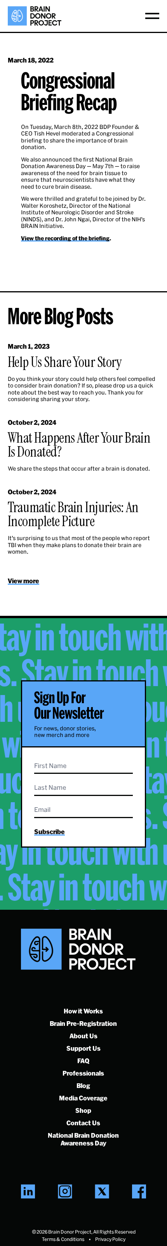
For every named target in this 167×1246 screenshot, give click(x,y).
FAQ (83, 1060)
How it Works (83, 1011)
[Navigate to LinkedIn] (28, 1191)
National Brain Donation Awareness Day (83, 1139)
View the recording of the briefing (65, 238)
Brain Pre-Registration (83, 1023)
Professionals (83, 1073)
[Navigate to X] (102, 1191)
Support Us (83, 1048)
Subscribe (49, 831)
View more (23, 580)
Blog (83, 1085)
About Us (83, 1035)
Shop (83, 1110)
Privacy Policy (110, 1239)
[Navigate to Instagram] (65, 1191)
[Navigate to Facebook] (139, 1191)
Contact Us (83, 1122)
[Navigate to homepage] (34, 16)
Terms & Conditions (63, 1239)
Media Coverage (83, 1098)
